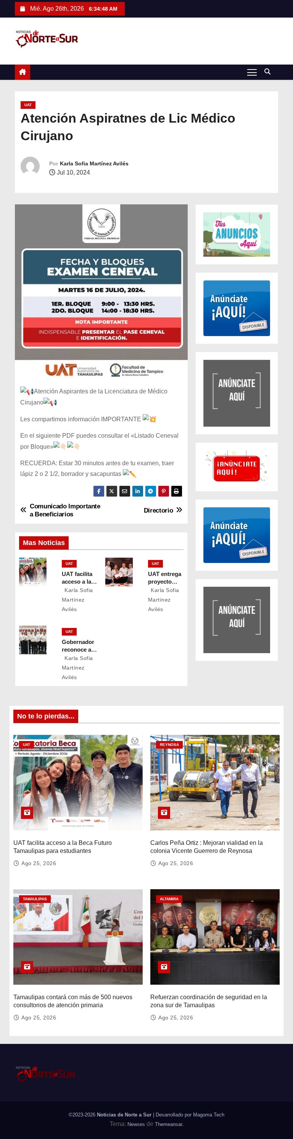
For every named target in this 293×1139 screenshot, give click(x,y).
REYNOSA (169, 745)
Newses (136, 1124)
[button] (269, 72)
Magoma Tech (208, 1115)
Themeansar (168, 1124)
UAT (28, 105)
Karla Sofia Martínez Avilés (94, 163)
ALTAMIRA (169, 899)
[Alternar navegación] (252, 72)
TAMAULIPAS (35, 899)
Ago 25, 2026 (38, 863)
